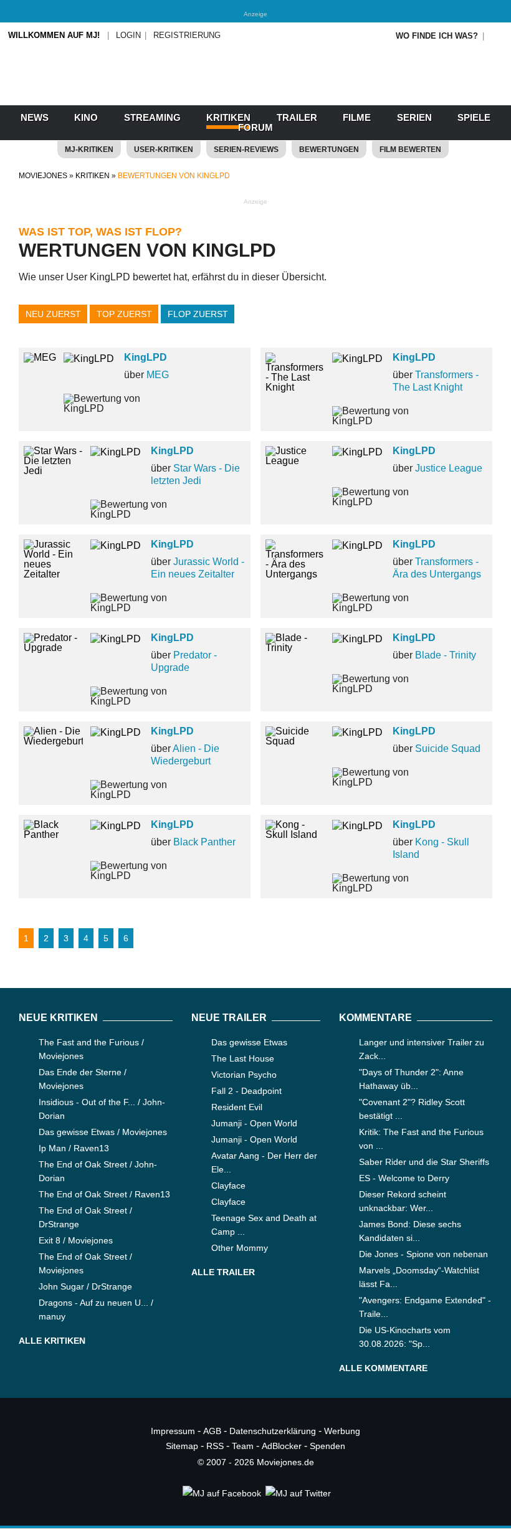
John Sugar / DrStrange (85, 1286)
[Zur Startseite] (255, 93)
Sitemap (182, 1446)
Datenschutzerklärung (272, 1431)
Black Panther (204, 842)
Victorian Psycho (244, 1075)
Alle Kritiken (52, 1341)
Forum (255, 127)
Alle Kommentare (383, 1368)
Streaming (152, 117)
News (35, 117)
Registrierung (187, 35)
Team (243, 1446)
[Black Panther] (53, 834)
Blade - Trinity (445, 655)
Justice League (448, 468)
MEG (157, 374)
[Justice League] (295, 460)
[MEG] (40, 357)
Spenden (327, 1446)
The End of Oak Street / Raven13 (104, 1194)
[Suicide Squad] (295, 741)
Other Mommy (239, 1248)
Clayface (228, 1185)
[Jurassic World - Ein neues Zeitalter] (53, 574)
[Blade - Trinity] (295, 647)
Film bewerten (410, 149)
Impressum (173, 1431)
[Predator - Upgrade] (53, 647)
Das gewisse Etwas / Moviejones (103, 1132)
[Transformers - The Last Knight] (295, 387)
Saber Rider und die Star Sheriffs (424, 1162)
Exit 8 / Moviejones (76, 1240)
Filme (357, 117)
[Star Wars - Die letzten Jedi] (53, 470)
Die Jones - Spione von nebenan (423, 1254)
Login (128, 35)
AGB (212, 1431)
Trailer (297, 117)
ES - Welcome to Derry (404, 1178)
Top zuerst (124, 314)
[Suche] (496, 35)
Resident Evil (236, 1107)
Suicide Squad (447, 748)
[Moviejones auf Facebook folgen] (221, 1493)
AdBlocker (282, 1446)
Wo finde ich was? (437, 35)
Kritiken (228, 117)
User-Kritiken (163, 149)
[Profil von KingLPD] (94, 367)
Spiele (473, 117)
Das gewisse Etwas (249, 1042)
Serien (414, 117)
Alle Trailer (223, 1272)
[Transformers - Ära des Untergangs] (295, 574)
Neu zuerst (53, 314)
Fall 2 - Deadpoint (246, 1091)
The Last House (242, 1058)
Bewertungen (329, 149)
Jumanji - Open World (254, 1123)
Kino (86, 117)
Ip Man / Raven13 (74, 1148)
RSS (215, 1446)
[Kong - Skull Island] (295, 834)
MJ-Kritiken (89, 149)
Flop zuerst (198, 314)
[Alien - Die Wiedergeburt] (53, 741)
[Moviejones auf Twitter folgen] (297, 1493)
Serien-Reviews (246, 149)
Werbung (342, 1431)
